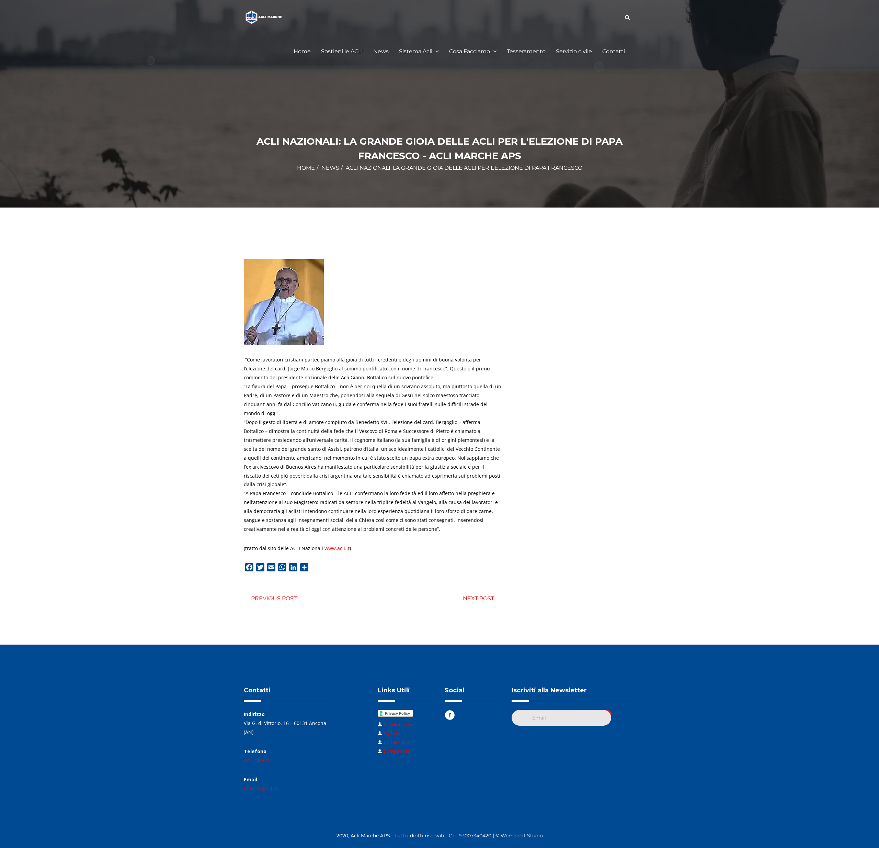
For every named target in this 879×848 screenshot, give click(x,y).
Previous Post (274, 598)
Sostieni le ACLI (342, 51)
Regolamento (399, 724)
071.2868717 (258, 760)
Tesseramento (526, 51)
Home (302, 51)
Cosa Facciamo (470, 51)
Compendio (397, 751)
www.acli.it (337, 548)
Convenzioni (398, 742)
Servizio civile (574, 51)
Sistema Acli (416, 51)
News (381, 51)
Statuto (392, 733)
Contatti (613, 51)
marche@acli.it (261, 788)
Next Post (478, 598)
